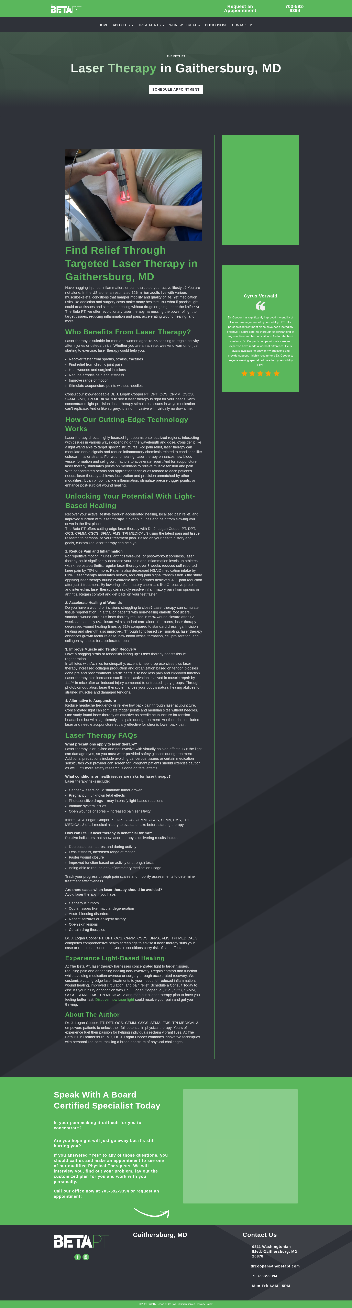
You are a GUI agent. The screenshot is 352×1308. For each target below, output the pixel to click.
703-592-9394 (115, 1191)
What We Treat (183, 25)
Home (103, 25)
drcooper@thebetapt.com (275, 1266)
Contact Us (242, 25)
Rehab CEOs (164, 1304)
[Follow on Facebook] (77, 1257)
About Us (121, 25)
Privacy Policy (205, 1304)
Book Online (216, 25)
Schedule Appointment (176, 89)
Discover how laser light (114, 1000)
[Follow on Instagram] (85, 1257)
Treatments (149, 25)
